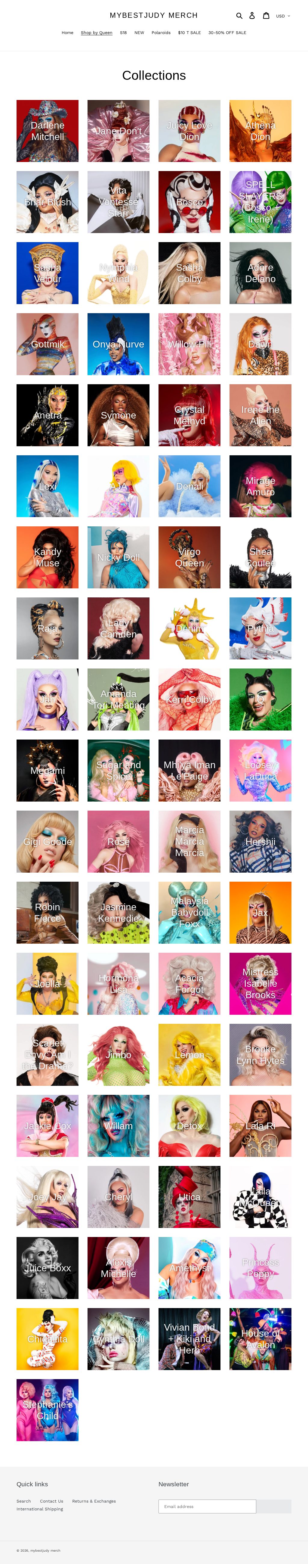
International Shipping (40, 1508)
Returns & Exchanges (94, 1501)
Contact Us (51, 1501)
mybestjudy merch (154, 15)
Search (24, 1501)
